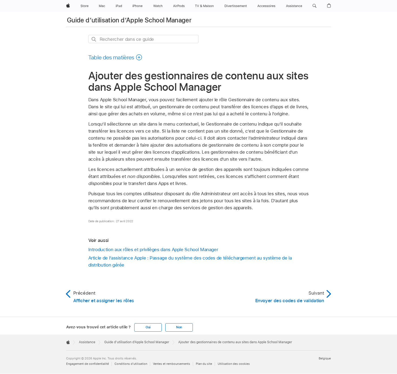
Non (179, 327)
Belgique (325, 358)
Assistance (87, 342)
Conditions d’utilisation (131, 364)
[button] (314, 6)
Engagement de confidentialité (87, 364)
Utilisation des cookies (234, 364)
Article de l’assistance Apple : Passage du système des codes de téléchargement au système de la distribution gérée (190, 261)
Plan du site (204, 364)
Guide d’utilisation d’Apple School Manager (129, 20)
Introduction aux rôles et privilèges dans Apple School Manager (153, 249)
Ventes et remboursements (171, 364)
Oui (148, 327)
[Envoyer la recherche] (94, 39)
